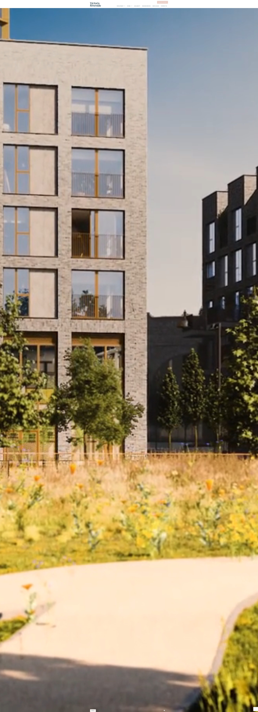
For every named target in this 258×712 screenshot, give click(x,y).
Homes (128, 6)
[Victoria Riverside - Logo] (95, 3)
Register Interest (162, 2)
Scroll (93, 710)
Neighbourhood (146, 6)
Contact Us (164, 6)
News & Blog (156, 6)
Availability (137, 6)
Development (120, 6)
